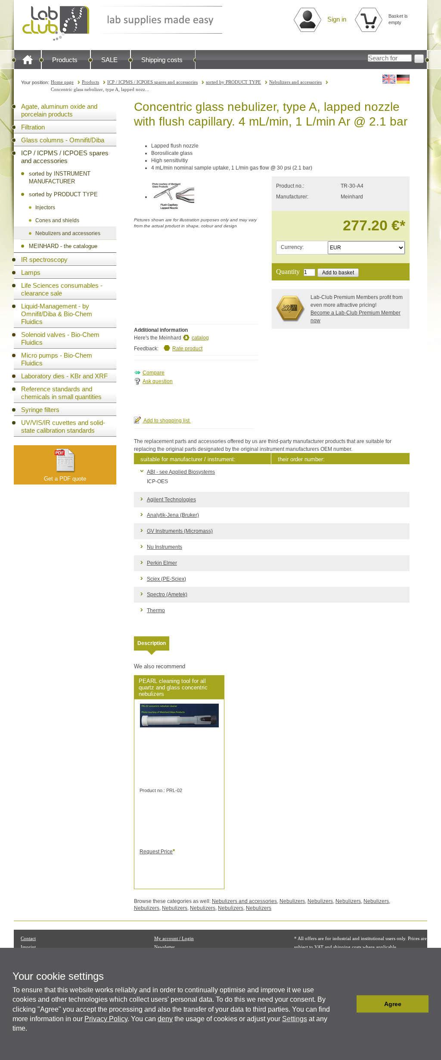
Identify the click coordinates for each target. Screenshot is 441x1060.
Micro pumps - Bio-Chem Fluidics (56, 359)
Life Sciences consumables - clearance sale (61, 289)
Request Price (156, 852)
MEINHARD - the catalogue (63, 246)
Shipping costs (162, 59)
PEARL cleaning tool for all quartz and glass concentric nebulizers (173, 687)
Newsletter (164, 947)
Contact (28, 938)
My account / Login (174, 938)
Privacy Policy (105, 1018)
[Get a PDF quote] (65, 460)
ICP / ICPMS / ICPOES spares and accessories (152, 82)
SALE (109, 59)
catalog (200, 338)
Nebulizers (292, 901)
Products (65, 59)
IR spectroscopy (44, 259)
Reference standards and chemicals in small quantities (61, 392)
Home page (62, 82)
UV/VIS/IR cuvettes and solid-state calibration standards (63, 426)
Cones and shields (57, 220)
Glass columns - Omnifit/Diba (62, 140)
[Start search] (419, 58)
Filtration (33, 127)
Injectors (45, 207)
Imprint (28, 947)
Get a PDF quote (65, 478)
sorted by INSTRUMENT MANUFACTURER (59, 177)
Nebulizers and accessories (295, 82)
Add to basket (338, 273)
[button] (348, 1003)
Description (151, 643)
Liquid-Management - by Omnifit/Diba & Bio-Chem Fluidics (56, 313)
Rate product (187, 349)
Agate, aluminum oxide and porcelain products (59, 110)
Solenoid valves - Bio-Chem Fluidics (60, 338)
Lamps (30, 272)
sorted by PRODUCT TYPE (233, 82)
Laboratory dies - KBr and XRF (64, 376)
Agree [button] (392, 1003)
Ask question (158, 381)
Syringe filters (40, 409)
